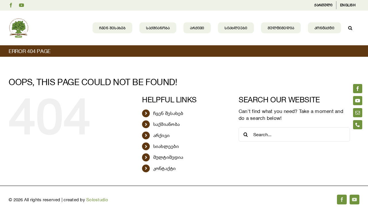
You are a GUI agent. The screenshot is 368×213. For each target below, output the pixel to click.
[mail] (357, 112)
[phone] (357, 124)
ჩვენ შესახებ (168, 113)
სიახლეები (166, 146)
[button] (350, 28)
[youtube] (357, 100)
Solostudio (97, 199)
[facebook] (357, 88)
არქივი (161, 135)
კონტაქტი (164, 168)
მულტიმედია (168, 157)
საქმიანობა (166, 124)
